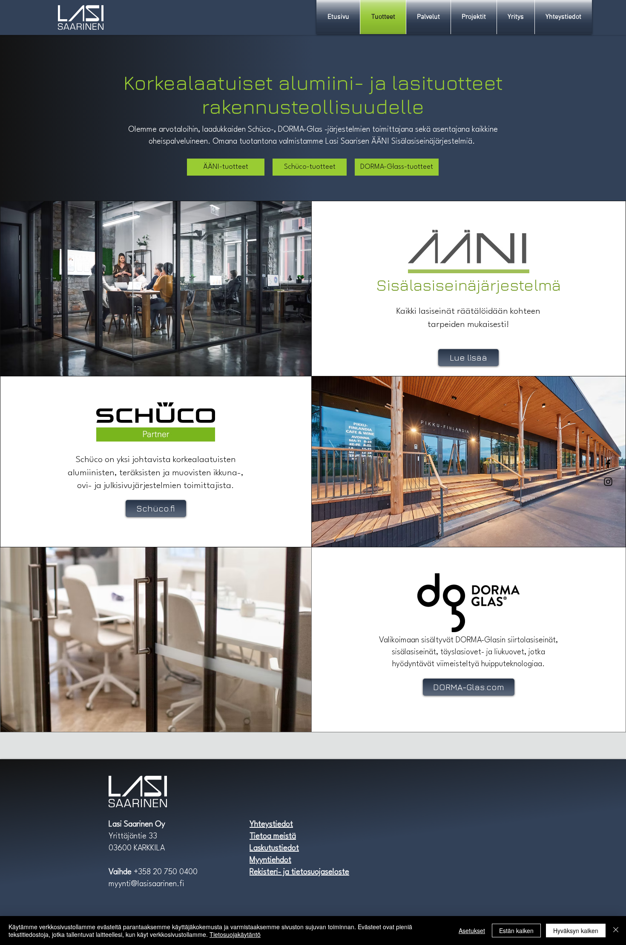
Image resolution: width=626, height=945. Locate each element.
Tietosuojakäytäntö (235, 934)
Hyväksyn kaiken (575, 930)
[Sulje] (616, 930)
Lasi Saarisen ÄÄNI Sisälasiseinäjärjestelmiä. (401, 141)
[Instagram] (608, 481)
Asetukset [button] (472, 930)
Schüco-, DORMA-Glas (285, 129)
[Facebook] (608, 463)
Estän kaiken (516, 930)
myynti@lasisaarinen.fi (146, 884)
